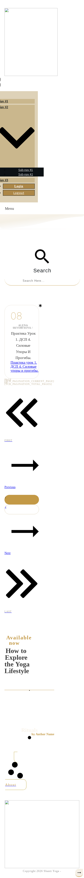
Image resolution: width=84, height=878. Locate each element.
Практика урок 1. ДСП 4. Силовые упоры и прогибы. (23, 345)
